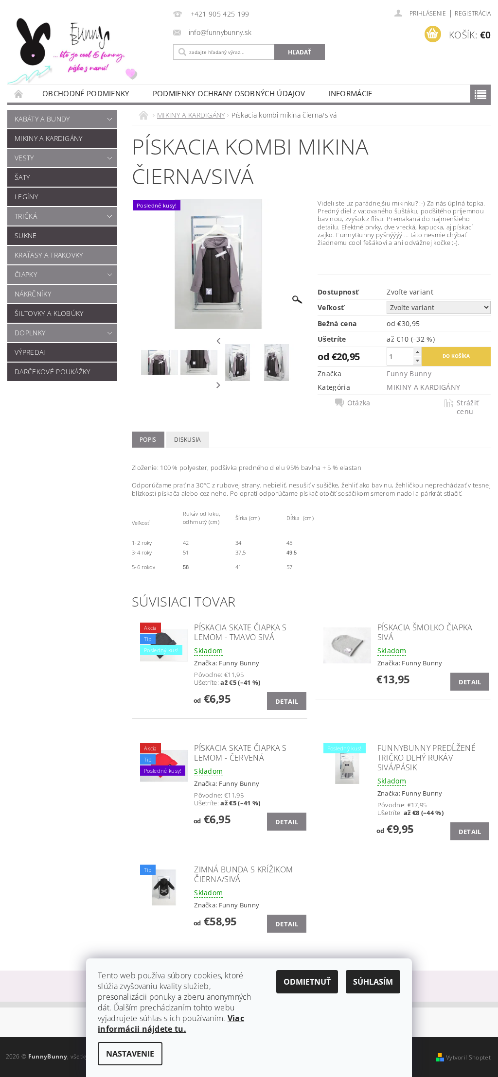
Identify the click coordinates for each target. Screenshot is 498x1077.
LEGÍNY (26, 196)
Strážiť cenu (468, 407)
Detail (286, 701)
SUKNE (26, 235)
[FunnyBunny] (83, 49)
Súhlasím (373, 981)
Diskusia (187, 439)
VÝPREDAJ (30, 352)
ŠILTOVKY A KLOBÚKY (49, 313)
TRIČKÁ (26, 216)
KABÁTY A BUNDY (42, 118)
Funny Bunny (409, 373)
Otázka (359, 403)
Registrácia (473, 13)
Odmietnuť (307, 981)
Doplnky (30, 332)
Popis (148, 439)
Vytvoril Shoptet (468, 1057)
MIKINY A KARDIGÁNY (49, 138)
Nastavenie (130, 1053)
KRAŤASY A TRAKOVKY (49, 255)
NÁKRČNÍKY (33, 293)
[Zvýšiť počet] (417, 351)
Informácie (350, 93)
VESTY (24, 157)
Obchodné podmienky (85, 93)
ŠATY (22, 177)
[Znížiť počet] (417, 360)
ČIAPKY (26, 274)
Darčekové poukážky (52, 371)
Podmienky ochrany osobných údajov (229, 93)
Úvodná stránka (19, 93)
